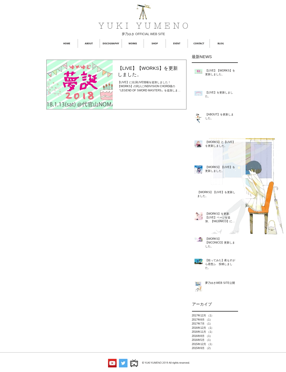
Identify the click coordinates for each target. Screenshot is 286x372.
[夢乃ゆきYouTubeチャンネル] (112, 363)
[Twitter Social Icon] (123, 363)
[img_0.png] (134, 363)
